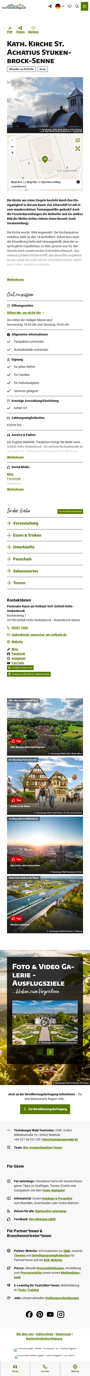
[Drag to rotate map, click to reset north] (12, 153)
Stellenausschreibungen (62, 1298)
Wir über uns (25, 1334)
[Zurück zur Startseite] (14, 6)
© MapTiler (31, 182)
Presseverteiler (31, 1272)
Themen (20, 1255)
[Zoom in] (12, 140)
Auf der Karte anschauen (70, 511)
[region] (45, 163)
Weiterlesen (15, 279)
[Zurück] (39, 1051)
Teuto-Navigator (53, 1190)
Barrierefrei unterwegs (51, 1211)
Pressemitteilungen (50, 1268)
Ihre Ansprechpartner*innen (42, 1147)
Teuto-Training (28, 1290)
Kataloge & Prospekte (57, 1198)
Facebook (14, 479)
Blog (10, 474)
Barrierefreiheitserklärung (44, 1338)
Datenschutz (44, 1334)
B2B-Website (53, 1260)
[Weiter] (50, 1051)
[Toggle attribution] (78, 182)
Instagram (14, 483)
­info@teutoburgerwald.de (60, 1139)
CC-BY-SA (77, 131)
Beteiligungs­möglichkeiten (51, 1255)
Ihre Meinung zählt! (42, 1219)
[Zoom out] (12, 146)
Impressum (63, 1334)
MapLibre (16, 182)
